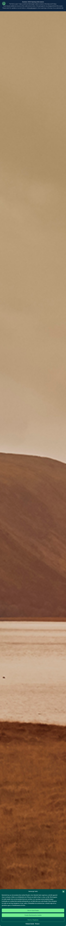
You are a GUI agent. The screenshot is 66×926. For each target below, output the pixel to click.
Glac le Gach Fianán (33, 910)
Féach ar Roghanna (33, 920)
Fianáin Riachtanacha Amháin (33, 915)
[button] (63, 891)
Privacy (37, 923)
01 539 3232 (32, 8)
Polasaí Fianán (30, 923)
